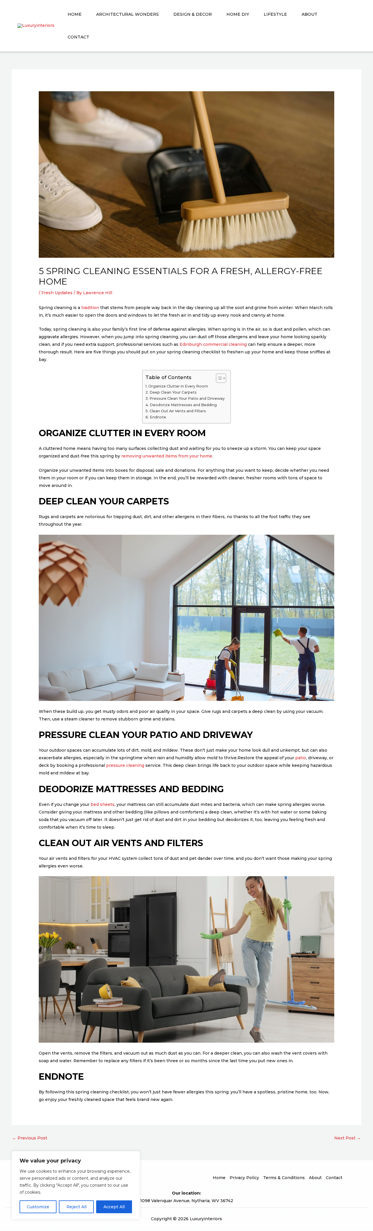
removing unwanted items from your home (166, 456)
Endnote (158, 417)
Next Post (347, 1138)
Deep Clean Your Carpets (173, 392)
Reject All (76, 1206)
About (309, 14)
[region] (76, 1185)
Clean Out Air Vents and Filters (177, 411)
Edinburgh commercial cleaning (213, 344)
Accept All (114, 1206)
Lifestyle (275, 14)
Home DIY (237, 14)
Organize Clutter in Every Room (178, 386)
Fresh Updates (57, 292)
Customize (38, 1206)
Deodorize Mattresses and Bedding (183, 405)
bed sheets (103, 804)
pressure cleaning (125, 765)
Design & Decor (192, 14)
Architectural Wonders (127, 14)
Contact (78, 37)
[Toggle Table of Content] (218, 378)
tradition (90, 307)
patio (300, 757)
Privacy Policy (244, 1177)
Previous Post (29, 1138)
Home (75, 14)
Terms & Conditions (284, 1177)
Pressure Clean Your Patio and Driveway (187, 398)
